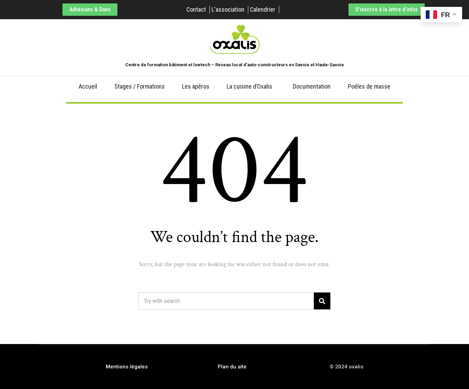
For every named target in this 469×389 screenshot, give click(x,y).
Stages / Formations (139, 86)
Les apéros (195, 86)
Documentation (312, 86)
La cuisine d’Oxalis (249, 86)
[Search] (322, 301)
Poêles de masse (369, 86)
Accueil (88, 86)
